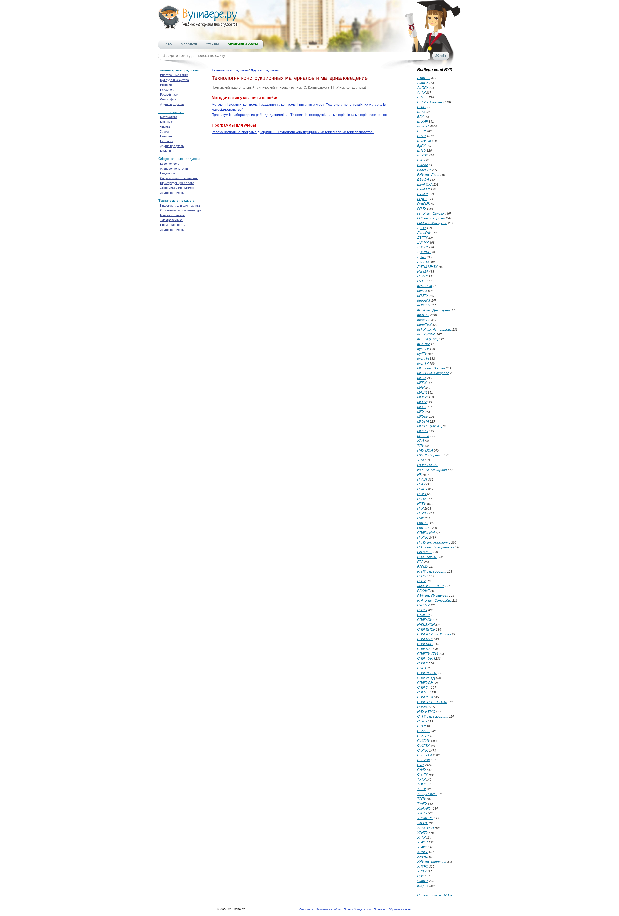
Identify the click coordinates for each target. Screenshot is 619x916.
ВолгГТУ (424, 170)
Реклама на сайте (328, 909)
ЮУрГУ (423, 886)
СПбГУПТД (426, 678)
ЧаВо (168, 44)
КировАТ (424, 300)
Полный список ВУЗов (434, 895)
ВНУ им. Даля (428, 175)
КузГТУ (423, 363)
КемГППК (424, 286)
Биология (166, 141)
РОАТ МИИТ (427, 557)
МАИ (421, 387)
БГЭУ (421, 131)
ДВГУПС (424, 252)
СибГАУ (423, 736)
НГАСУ (422, 489)
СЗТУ (421, 726)
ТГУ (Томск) (427, 794)
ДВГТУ (422, 247)
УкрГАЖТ (424, 808)
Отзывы (212, 44)
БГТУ (421, 112)
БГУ (420, 117)
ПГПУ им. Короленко (433, 542)
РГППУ (422, 576)
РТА (420, 562)
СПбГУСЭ (425, 683)
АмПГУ (422, 87)
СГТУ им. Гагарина (432, 716)
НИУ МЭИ (425, 450)
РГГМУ (422, 566)
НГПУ (421, 499)
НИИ (420, 518)
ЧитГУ (422, 881)
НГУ (420, 508)
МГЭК (421, 378)
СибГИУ (423, 741)
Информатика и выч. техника (180, 205)
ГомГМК (423, 204)
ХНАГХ (422, 852)
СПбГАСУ (424, 620)
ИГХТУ (422, 276)
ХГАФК (422, 847)
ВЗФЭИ (423, 179)
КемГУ (422, 291)
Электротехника (171, 220)
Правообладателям (357, 909)
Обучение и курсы (243, 44)
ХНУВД (422, 857)
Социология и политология (179, 178)
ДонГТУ (423, 262)
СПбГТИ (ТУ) (427, 653)
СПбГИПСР (426, 629)
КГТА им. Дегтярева (434, 310)
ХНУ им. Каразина (431, 862)
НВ (419, 475)
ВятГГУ (423, 189)
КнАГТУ (423, 315)
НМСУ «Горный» (430, 455)
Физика (165, 126)
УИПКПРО (425, 818)
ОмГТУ (422, 523)
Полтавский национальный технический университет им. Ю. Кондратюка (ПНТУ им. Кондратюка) (289, 87)
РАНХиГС (424, 552)
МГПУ (422, 383)
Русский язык (169, 94)
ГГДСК (422, 199)
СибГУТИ (424, 755)
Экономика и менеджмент (178, 188)
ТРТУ (421, 779)
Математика (168, 117)
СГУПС (422, 750)
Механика (167, 122)
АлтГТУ (423, 78)
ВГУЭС (422, 155)
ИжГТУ (422, 281)
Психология (168, 89)
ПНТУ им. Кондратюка (435, 547)
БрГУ (421, 146)
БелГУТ (423, 126)
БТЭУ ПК (424, 141)
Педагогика (168, 173)
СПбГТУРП (426, 658)
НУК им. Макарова (432, 470)
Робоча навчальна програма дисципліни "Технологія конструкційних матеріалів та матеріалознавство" (293, 132)
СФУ (420, 765)
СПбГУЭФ (425, 697)
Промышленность (172, 225)
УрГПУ (422, 823)
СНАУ (421, 770)
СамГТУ (423, 615)
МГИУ (422, 397)
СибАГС (423, 731)
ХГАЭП (422, 842)
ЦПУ (420, 876)
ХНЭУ (421, 871)
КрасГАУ (423, 320)
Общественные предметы (179, 159)
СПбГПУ (423, 649)
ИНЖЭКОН (426, 624)
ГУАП (421, 668)
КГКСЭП (423, 305)
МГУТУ (422, 431)
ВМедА (422, 165)
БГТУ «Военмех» (430, 102)
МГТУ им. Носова (431, 368)
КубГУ (422, 354)
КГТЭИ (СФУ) (427, 339)
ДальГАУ (424, 233)
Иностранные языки (174, 75)
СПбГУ (422, 663)
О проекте (189, 44)
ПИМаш (423, 707)
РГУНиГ (423, 591)
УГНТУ (422, 832)
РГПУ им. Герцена (431, 571)
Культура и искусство (174, 80)
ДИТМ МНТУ (427, 266)
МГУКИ (422, 416)
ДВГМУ (423, 242)
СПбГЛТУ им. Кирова (434, 634)
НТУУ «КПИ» (427, 465)
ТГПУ (421, 799)
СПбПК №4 (426, 533)
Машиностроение (172, 215)
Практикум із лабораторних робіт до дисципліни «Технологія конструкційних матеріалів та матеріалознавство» (299, 115)
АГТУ (421, 92)
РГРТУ (422, 610)
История (166, 85)
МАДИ (422, 392)
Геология (166, 136)
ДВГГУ (422, 237)
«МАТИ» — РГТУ (430, 586)
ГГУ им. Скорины (431, 218)
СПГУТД (424, 692)
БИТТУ (422, 97)
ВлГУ (421, 160)
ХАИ (420, 441)
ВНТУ (421, 150)
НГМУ (422, 494)
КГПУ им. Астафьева (434, 329)
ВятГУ (422, 194)
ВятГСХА (425, 184)
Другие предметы (172, 104)
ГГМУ (421, 208)
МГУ (420, 412)
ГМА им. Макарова (432, 223)
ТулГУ (422, 803)
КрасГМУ (424, 325)
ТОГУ (421, 784)
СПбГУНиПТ (427, 673)
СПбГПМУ (425, 644)
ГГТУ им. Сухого (430, 213)
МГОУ (422, 402)
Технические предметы (176, 200)
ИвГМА (422, 271)
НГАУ (421, 484)
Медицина (167, 151)
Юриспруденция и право (177, 183)
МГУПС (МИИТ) (429, 426)
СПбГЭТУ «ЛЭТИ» (432, 702)
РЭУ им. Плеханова (432, 595)
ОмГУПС (424, 528)
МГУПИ (423, 421)
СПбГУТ (423, 687)
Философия (168, 99)
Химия (164, 131)
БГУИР (422, 121)
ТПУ (420, 445)
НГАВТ (422, 479)
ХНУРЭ (422, 866)
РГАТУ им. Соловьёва (434, 600)
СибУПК (423, 760)
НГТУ (421, 504)
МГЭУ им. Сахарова (433, 373)
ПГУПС (422, 537)
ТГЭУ (421, 789)
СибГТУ (423, 745)
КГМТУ (422, 296)
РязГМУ (423, 605)
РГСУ (421, 581)
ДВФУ (421, 257)
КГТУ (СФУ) (426, 334)
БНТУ (421, 136)
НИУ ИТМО (426, 712)
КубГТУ (423, 349)
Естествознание (171, 112)
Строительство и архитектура (180, 210)
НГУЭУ (422, 513)
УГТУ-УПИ (425, 828)
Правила (380, 909)
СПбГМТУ (425, 639)
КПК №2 (423, 344)
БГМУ (421, 107)
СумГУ (422, 774)
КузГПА (423, 358)
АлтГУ (422, 83)
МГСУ (421, 407)
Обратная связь (400, 909)
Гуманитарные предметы (178, 70)
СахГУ (422, 721)
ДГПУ (421, 228)
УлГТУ (422, 813)
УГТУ (421, 837)
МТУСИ (423, 436)
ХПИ (420, 460)
